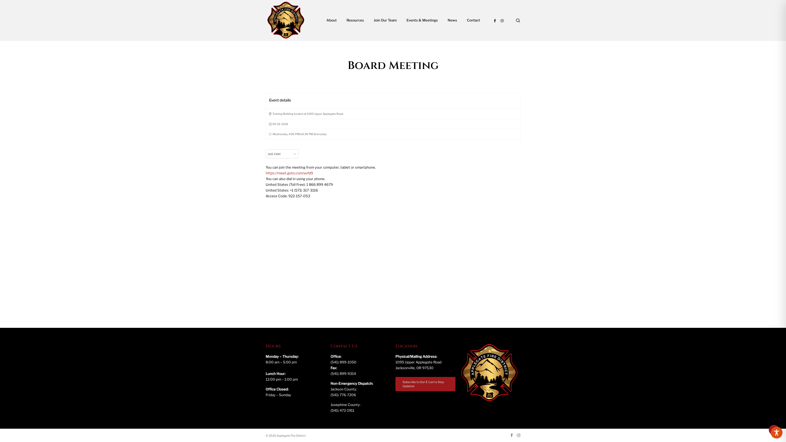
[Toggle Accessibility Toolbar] (776, 432)
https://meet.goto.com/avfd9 (289, 173)
